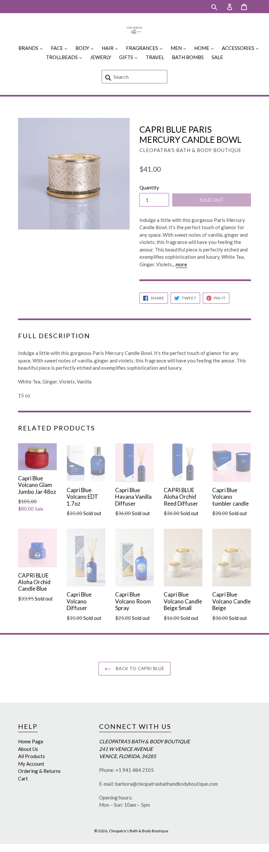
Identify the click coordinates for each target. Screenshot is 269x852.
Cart (23, 778)
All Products (31, 756)
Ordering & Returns (39, 771)
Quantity (149, 187)
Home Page (30, 741)
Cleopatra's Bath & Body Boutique (138, 830)
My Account (31, 764)
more (181, 264)
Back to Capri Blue (139, 668)
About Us (28, 749)
